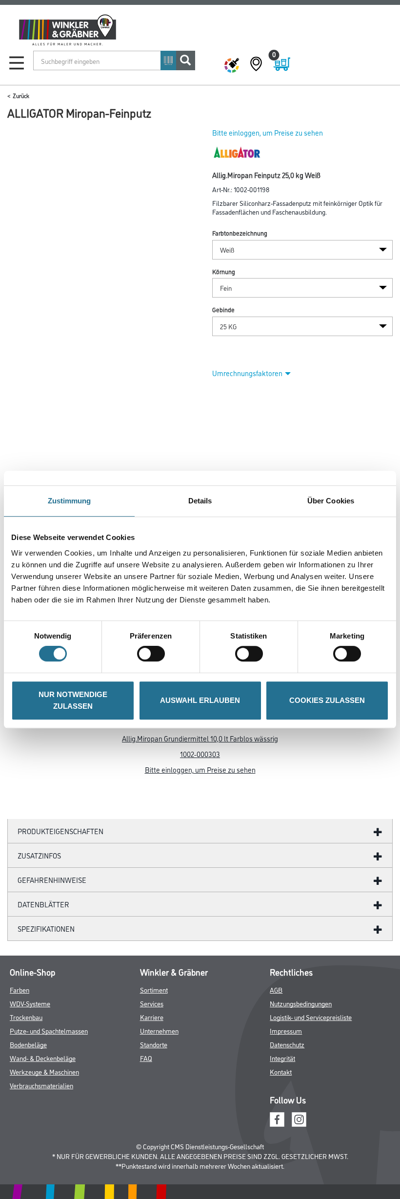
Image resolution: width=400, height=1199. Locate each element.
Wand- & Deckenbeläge (43, 1057)
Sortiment (154, 989)
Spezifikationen (46, 928)
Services (151, 1003)
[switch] (153, 653)
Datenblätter (43, 904)
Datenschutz (287, 1044)
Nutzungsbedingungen (301, 1003)
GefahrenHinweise (52, 880)
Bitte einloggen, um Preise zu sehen (267, 132)
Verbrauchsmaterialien (41, 1085)
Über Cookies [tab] (330, 501)
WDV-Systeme (30, 1003)
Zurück (21, 95)
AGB (276, 989)
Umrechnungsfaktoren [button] (247, 373)
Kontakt (281, 1071)
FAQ (146, 1057)
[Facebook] (277, 1118)
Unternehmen (159, 1030)
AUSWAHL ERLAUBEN (200, 700)
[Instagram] (299, 1118)
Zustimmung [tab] (69, 501)
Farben (19, 989)
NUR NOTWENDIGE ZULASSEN (73, 700)
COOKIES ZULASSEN (327, 700)
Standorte (153, 1044)
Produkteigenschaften (60, 831)
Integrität (282, 1057)
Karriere (151, 1016)
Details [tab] (200, 501)
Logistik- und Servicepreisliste (311, 1016)
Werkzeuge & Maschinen (44, 1071)
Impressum (286, 1030)
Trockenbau (26, 1016)
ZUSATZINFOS (39, 855)
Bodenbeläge (28, 1044)
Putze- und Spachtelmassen (49, 1030)
